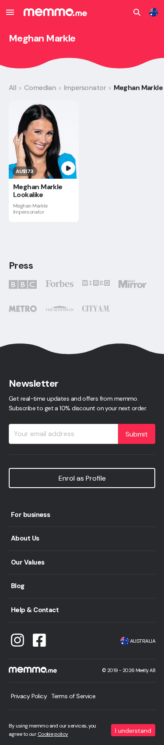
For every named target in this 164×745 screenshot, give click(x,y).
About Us (25, 538)
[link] (153, 12)
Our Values (27, 562)
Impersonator (85, 87)
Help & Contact (35, 610)
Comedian (40, 87)
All (12, 87)
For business (30, 514)
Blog (17, 586)
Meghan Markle (138, 87)
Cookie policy (53, 734)
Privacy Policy (29, 696)
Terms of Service (73, 696)
